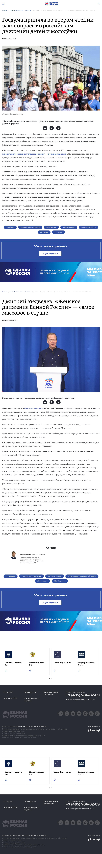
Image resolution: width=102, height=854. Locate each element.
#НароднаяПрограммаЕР (31, 576)
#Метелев (44, 232)
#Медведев (10, 576)
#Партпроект (42, 581)
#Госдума (10, 227)
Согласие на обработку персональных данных (19, 738)
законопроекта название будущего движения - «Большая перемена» (34, 154)
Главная (4, 10)
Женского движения (34, 408)
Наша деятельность (16, 10)
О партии (8, 692)
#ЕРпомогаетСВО (54, 576)
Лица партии (30, 692)
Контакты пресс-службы (31, 699)
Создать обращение (50, 254)
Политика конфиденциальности (14, 734)
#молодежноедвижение (30, 227)
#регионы (58, 232)
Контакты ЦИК (10, 698)
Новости (28, 10)
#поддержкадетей (88, 227)
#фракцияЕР (51, 227)
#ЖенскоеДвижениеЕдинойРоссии (82, 576)
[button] (49, 678)
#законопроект (69, 227)
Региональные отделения (51, 693)
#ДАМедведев (59, 581)
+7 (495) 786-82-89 (83, 695)
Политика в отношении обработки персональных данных (23, 736)
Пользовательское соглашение (14, 732)
